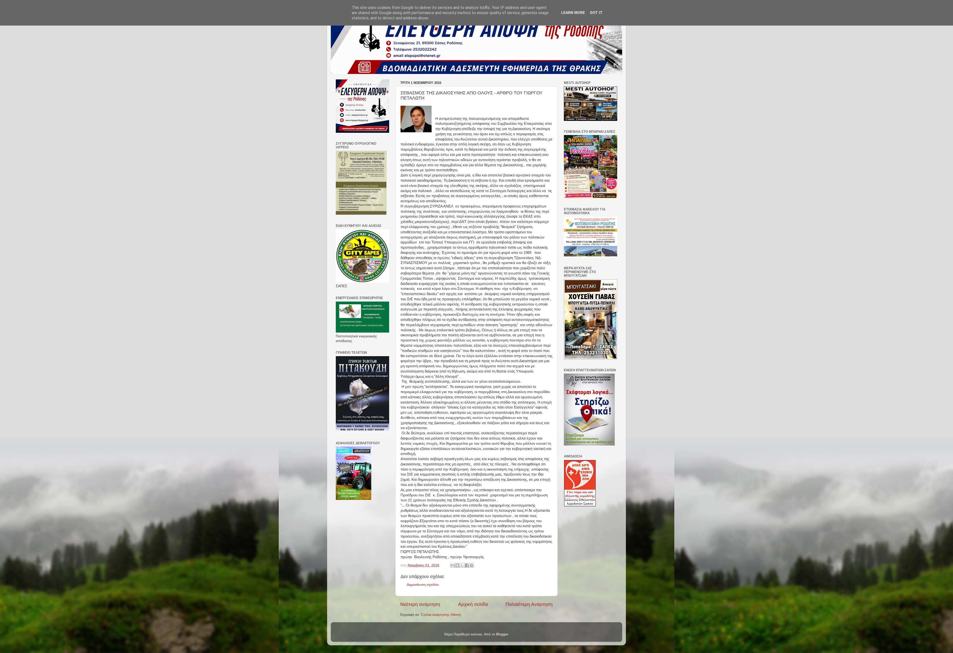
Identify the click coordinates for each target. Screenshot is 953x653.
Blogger (502, 634)
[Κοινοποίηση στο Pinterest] (471, 565)
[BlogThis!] (457, 565)
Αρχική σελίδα (473, 604)
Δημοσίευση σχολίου (423, 584)
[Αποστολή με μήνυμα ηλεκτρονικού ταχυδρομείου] (452, 565)
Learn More (573, 12)
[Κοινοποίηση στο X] (462, 565)
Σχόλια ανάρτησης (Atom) (441, 615)
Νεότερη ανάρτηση (420, 604)
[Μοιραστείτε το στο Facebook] (466, 565)
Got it (596, 12)
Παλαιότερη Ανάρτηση (529, 604)
